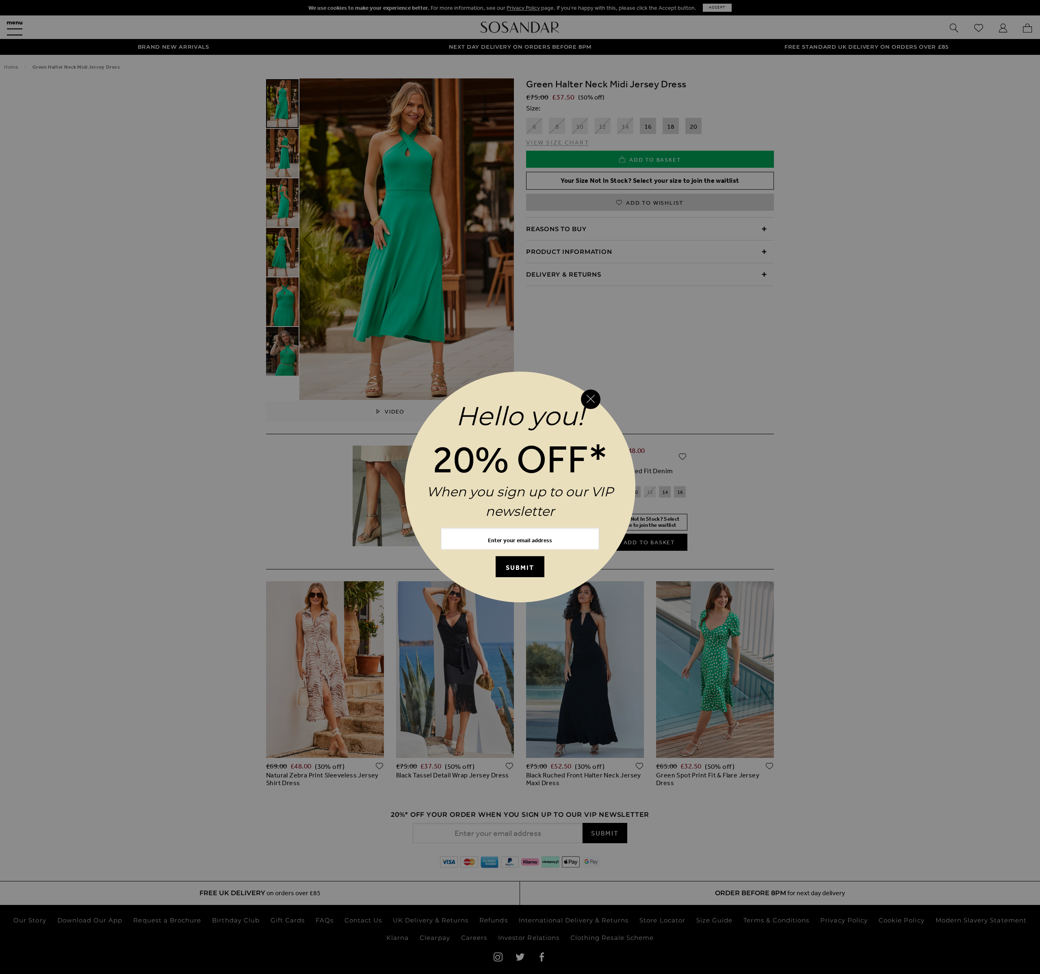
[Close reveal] (590, 399)
